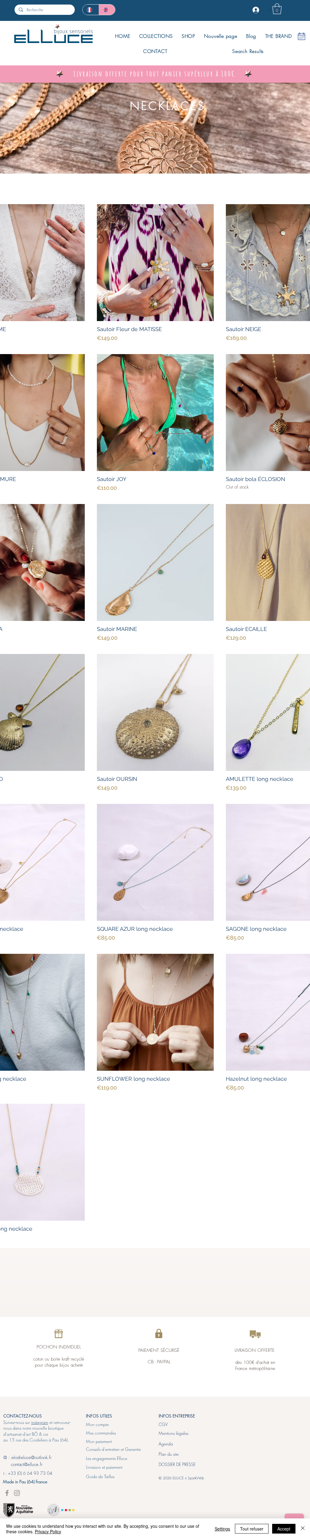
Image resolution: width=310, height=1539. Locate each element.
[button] (277, 8)
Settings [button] (222, 1529)
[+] (256, 10)
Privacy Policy (48, 1531)
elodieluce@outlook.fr (31, 1457)
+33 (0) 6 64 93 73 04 (30, 1473)
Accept (283, 1529)
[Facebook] (7, 1493)
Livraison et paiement (104, 1467)
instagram (39, 1422)
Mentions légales (173, 1433)
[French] (91, 10)
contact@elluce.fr (22, 1464)
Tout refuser (251, 1529)
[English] (107, 10)
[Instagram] (17, 1493)
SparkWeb (196, 1478)
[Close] (302, 1528)
